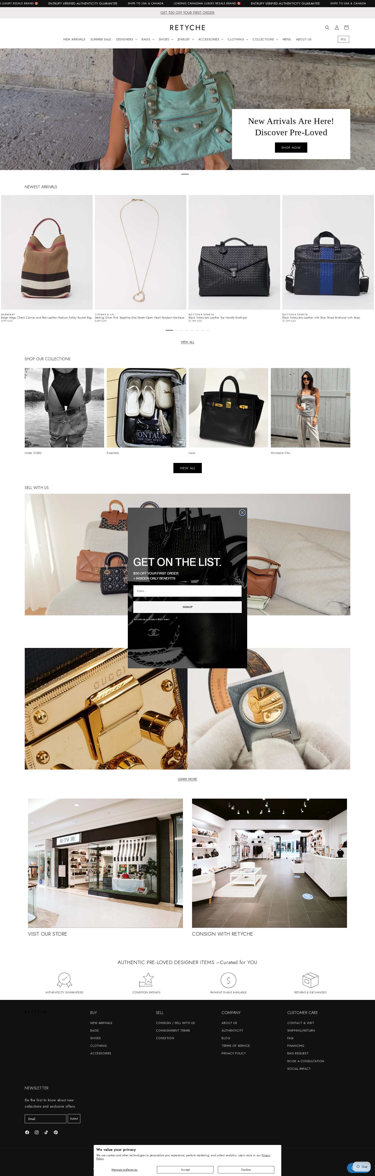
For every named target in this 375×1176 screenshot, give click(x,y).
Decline (246, 1170)
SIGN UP (187, 607)
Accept (185, 1170)
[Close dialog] (242, 512)
